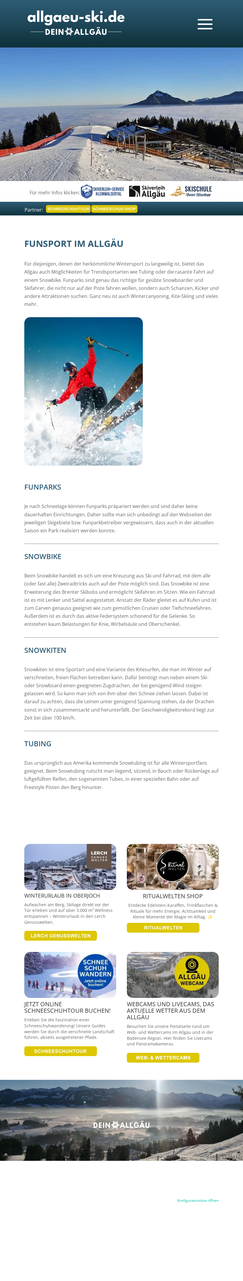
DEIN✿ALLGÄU (153, 1243)
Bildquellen (207, 1183)
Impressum (146, 1183)
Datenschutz (176, 1183)
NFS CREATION (121, 1243)
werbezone (91, 1243)
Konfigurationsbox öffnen (198, 1200)
